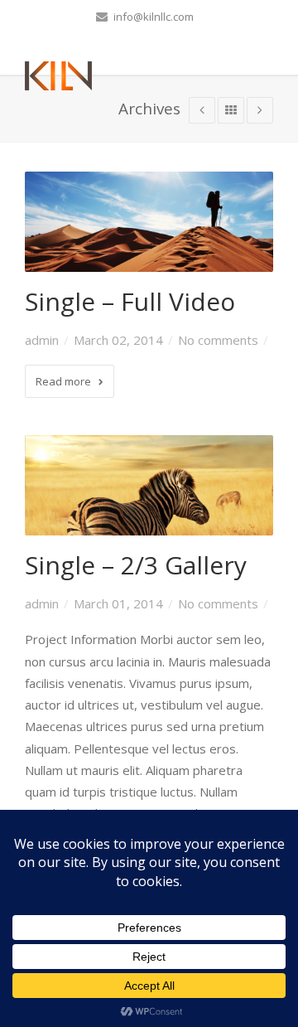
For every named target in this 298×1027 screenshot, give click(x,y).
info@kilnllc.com (152, 16)
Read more (63, 381)
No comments (218, 340)
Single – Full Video (130, 301)
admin (42, 340)
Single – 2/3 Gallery (136, 565)
